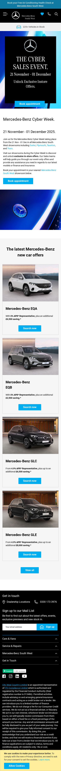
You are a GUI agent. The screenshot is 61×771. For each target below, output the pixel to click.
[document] (31, 760)
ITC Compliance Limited (16, 688)
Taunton (51, 145)
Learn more (44, 759)
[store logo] (23, 15)
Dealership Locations (18, 601)
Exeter (33, 145)
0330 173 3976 (48, 601)
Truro (10, 148)
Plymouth (41, 145)
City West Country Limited (14, 685)
